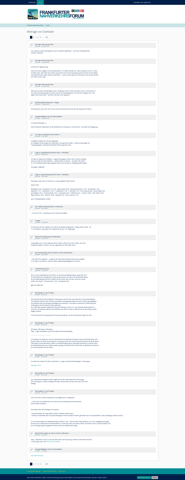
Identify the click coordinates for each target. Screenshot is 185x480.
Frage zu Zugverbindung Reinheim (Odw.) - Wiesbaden (52, 152)
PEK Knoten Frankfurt (53, 441)
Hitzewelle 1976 (36, 365)
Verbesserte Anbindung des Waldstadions (48, 237)
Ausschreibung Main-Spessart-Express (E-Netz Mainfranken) (53, 253)
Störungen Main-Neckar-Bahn (44, 44)
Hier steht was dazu (37, 455)
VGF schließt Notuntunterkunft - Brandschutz (49, 206)
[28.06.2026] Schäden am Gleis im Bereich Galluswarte (52, 433)
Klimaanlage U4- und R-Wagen (44, 293)
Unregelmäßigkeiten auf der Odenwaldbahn (48, 116)
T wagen (37, 220)
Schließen (154, 477)
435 (46, 37)
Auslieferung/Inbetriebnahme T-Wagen (47, 102)
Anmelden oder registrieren (142, 2)
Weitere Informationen (144, 477)
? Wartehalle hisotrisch (42, 269)
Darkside (37, 46)
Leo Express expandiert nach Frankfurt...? (47, 134)
